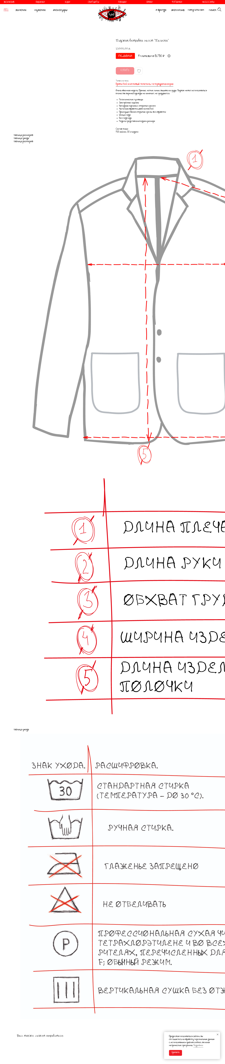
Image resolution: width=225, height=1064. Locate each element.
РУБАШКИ (122, 2)
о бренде (161, 10)
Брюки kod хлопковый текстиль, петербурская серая (144, 84)
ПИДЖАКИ (40, 2)
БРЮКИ (149, 2)
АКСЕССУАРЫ (208, 2)
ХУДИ (67, 2)
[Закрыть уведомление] (217, 1034)
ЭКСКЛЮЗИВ (8, 2)
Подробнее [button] (198, 1045)
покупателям (196, 10)
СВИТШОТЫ (93, 2)
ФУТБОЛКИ (177, 2)
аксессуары (60, 11)
